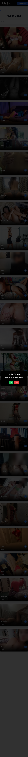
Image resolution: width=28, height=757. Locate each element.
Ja (11, 382)
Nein (16, 382)
